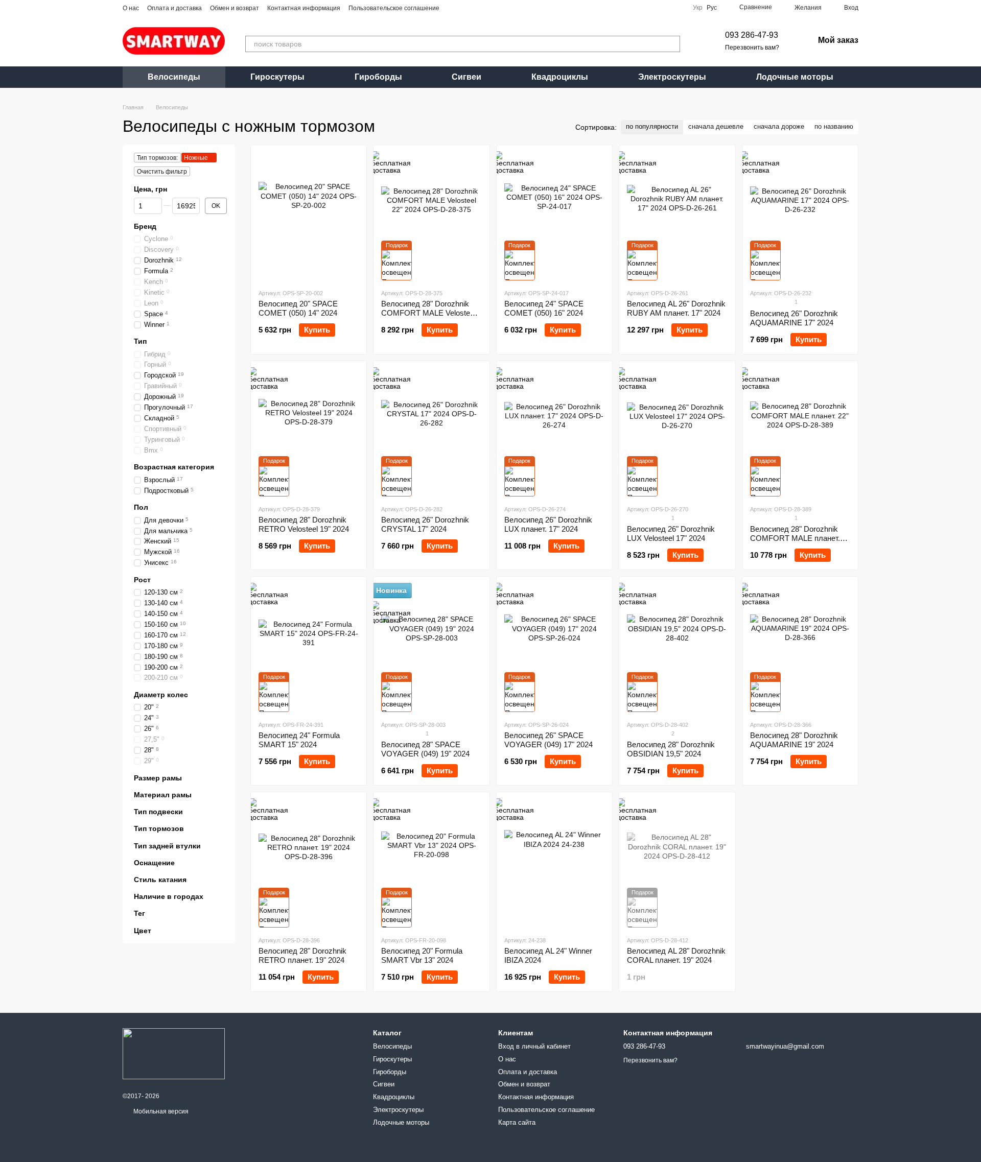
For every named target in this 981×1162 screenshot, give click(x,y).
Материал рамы (163, 795)
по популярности (652, 126)
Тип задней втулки (167, 846)
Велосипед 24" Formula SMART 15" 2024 (299, 740)
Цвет (142, 931)
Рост (142, 580)
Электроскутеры (672, 77)
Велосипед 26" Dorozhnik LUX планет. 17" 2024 (548, 524)
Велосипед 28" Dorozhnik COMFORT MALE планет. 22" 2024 (795, 538)
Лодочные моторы (794, 77)
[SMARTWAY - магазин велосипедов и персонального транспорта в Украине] (174, 1053)
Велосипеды (174, 77)
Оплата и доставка (174, 8)
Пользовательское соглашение (393, 8)
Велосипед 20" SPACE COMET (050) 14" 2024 (298, 308)
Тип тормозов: (157, 157)
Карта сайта (516, 1122)
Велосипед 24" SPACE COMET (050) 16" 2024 (543, 308)
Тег (139, 914)
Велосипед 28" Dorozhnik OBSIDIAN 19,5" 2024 (671, 749)
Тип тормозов (159, 829)
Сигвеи (466, 77)
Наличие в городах (168, 896)
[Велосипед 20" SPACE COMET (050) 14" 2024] (309, 216)
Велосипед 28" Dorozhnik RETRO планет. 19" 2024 (302, 955)
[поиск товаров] (672, 44)
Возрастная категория (174, 467)
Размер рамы (158, 778)
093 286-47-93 (751, 35)
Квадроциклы (559, 77)
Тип (140, 342)
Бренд (145, 226)
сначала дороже (779, 126)
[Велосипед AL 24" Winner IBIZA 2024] (554, 864)
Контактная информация (303, 8)
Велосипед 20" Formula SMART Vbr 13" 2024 (421, 955)
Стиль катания (160, 879)
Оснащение (154, 863)
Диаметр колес (161, 695)
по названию (833, 126)
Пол (141, 508)
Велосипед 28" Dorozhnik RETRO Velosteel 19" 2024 (304, 524)
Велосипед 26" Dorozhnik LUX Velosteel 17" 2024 (671, 533)
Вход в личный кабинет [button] (534, 1046)
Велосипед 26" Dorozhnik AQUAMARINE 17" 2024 (794, 318)
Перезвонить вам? (752, 47)
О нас (131, 8)
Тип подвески (158, 812)
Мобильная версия (160, 1111)
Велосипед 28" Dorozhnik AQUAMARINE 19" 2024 (794, 740)
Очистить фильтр (162, 171)
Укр (698, 8)
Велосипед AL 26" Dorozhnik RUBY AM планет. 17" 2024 (676, 308)
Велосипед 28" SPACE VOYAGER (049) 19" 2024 (425, 749)
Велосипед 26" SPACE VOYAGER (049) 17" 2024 (548, 740)
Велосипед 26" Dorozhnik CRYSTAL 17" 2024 (425, 524)
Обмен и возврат (234, 8)
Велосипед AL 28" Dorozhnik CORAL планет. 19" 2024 (676, 955)
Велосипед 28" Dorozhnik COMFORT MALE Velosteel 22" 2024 (428, 312)
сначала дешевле (715, 126)
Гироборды (378, 77)
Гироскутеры (277, 77)
